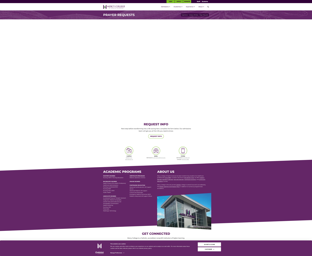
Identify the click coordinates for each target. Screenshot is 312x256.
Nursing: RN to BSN (108, 190)
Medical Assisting (108, 205)
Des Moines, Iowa (189, 177)
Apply (179, 1)
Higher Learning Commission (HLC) (169, 186)
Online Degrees (135, 181)
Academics (177, 6)
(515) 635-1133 (186, 157)
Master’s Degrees (109, 176)
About (200, 6)
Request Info (156, 136)
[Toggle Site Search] (207, 6)
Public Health (107, 192)
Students (205, 1)
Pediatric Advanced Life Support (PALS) (141, 196)
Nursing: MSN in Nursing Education (113, 177)
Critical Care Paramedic (136, 192)
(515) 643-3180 (185, 159)
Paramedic (106, 209)
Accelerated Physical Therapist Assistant (114, 198)
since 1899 (168, 177)
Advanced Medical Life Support (138, 190)
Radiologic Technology (109, 211)
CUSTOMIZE (208, 249)
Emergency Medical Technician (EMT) (140, 194)
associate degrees (179, 179)
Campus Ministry (193, 15)
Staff (198, 1)
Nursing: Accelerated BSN (110, 187)
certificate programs (190, 179)
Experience (189, 6)
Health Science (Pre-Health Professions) (114, 183)
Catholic (178, 184)
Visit (170, 1)
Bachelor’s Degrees (110, 181)
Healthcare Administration (110, 185)
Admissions (165, 6)
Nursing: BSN (107, 188)
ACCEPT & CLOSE (209, 244)
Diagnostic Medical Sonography (112, 200)
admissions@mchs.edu (159, 157)
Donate (187, 1)
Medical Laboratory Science (137, 177)
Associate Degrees (109, 196)
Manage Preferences (116, 252)
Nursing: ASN (107, 207)
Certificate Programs (137, 176)
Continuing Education (137, 185)
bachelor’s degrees (167, 179)
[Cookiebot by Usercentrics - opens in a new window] (99, 253)
